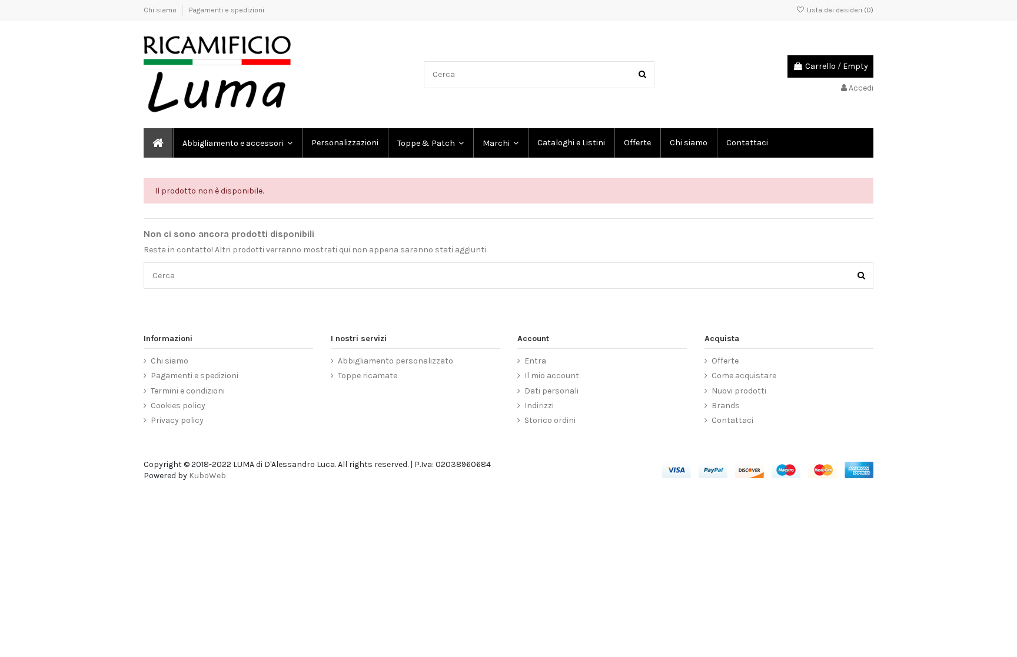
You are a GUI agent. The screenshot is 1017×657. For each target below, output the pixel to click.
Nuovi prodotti (739, 391)
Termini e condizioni (188, 391)
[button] (500, 143)
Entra (535, 361)
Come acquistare (744, 376)
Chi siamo (161, 10)
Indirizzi (539, 406)
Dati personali (551, 391)
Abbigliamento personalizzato (395, 361)
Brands (726, 406)
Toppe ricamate (367, 376)
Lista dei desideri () (839, 10)
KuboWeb (207, 476)
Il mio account (551, 376)
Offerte (725, 361)
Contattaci (732, 420)
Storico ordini (550, 420)
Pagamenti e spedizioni (226, 10)
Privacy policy (177, 420)
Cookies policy (178, 406)
